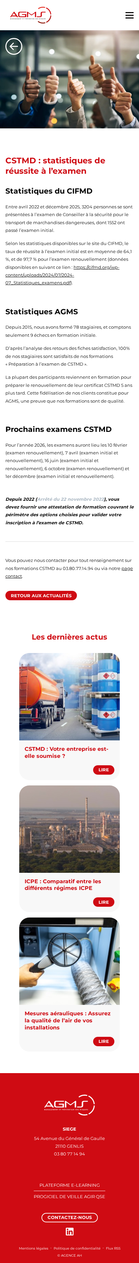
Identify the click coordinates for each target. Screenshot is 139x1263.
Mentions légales (33, 1248)
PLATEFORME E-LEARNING (69, 1185)
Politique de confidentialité (77, 1248)
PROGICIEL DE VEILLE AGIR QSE (69, 1196)
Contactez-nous (70, 1217)
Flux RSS (113, 1248)
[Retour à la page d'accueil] (69, 1105)
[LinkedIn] (70, 1231)
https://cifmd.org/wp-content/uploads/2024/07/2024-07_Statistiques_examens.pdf (62, 275)
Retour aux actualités (41, 595)
